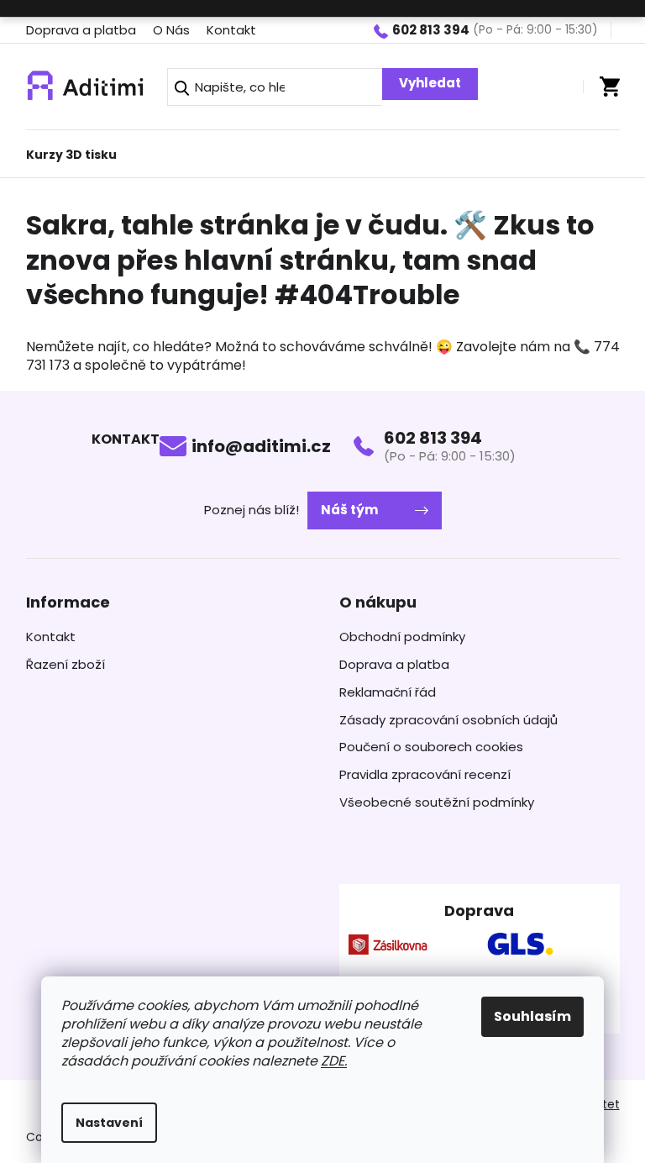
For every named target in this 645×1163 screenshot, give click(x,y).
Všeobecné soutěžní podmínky (436, 802)
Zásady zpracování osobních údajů (448, 720)
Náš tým (349, 509)
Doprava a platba (81, 30)
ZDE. (334, 1061)
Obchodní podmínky (402, 637)
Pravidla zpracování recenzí (425, 774)
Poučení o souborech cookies (431, 747)
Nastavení (109, 1122)
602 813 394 (433, 438)
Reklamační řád (387, 692)
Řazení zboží (65, 664)
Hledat (430, 84)
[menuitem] (71, 149)
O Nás (171, 30)
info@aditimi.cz (261, 446)
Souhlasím (532, 1016)
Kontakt (231, 30)
